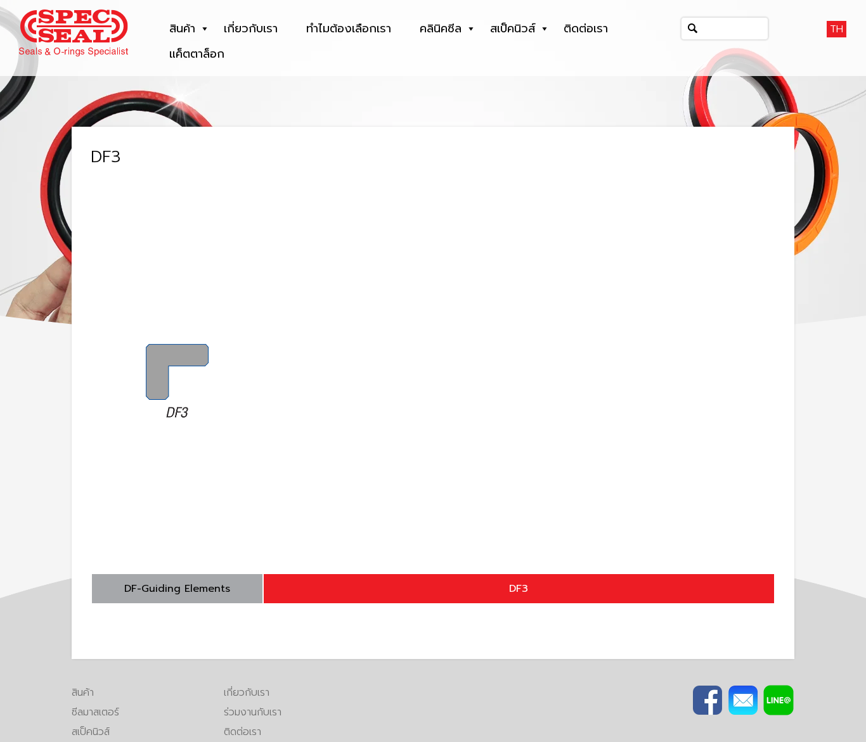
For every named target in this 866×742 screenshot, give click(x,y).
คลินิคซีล (441, 28)
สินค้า (182, 28)
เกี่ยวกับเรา (251, 28)
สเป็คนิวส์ (512, 28)
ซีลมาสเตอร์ (95, 712)
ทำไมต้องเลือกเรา (348, 28)
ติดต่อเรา (586, 28)
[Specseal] (73, 32)
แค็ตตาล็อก (196, 54)
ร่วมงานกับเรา (252, 712)
